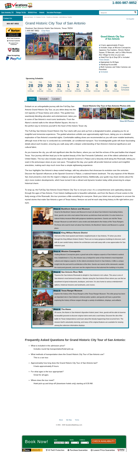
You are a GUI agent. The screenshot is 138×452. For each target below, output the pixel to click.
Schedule (104, 72)
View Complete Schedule (125, 87)
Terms (77, 420)
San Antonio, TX (7, 12)
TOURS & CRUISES (52, 17)
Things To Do (21, 12)
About (61, 420)
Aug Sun (50, 86)
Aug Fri (31, 86)
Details (32, 99)
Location (56, 99)
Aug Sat (40, 86)
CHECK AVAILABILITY (103, 441)
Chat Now (45, 31)
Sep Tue (68, 86)
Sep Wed (78, 86)
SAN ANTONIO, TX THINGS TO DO (34, 17)
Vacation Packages (54, 12)
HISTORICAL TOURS (65, 17)
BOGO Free (32, 12)
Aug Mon (59, 86)
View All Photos (127, 121)
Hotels (41, 12)
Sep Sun (116, 86)
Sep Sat (106, 86)
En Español (130, 19)
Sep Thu (87, 86)
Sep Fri (97, 86)
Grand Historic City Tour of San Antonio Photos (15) (108, 113)
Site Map (69, 420)
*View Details (104, 60)
